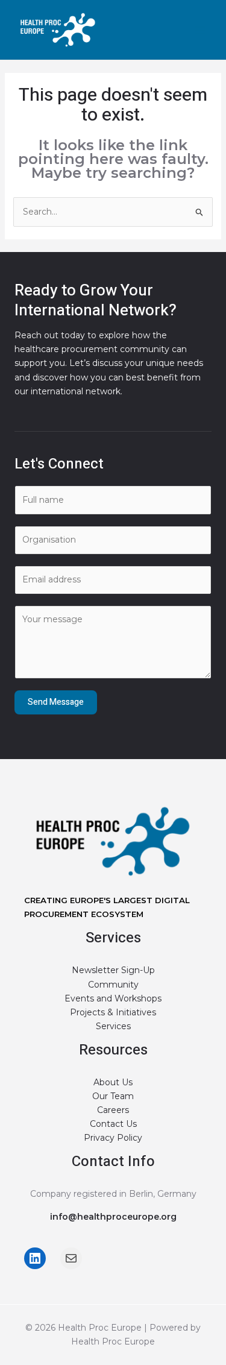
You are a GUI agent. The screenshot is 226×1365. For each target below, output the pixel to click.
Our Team (113, 1096)
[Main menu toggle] (199, 29)
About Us (113, 1082)
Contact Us (113, 1123)
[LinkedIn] (35, 1258)
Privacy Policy (113, 1137)
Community (113, 984)
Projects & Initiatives (113, 1012)
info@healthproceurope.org (113, 1216)
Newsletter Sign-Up (113, 970)
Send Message (56, 702)
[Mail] (71, 1258)
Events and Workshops (113, 998)
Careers (113, 1110)
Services (113, 1026)
